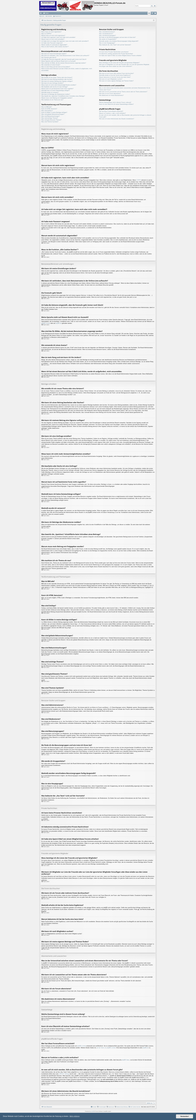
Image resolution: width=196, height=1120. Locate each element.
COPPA (138, 180)
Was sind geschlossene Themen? (51, 120)
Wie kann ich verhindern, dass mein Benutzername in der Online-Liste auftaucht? (65, 55)
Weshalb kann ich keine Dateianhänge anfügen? (55, 90)
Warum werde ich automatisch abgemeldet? (54, 45)
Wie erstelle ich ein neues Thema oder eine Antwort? (56, 77)
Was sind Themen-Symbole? (49, 121)
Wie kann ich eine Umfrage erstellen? (52, 83)
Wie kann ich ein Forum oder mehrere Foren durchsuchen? (116, 73)
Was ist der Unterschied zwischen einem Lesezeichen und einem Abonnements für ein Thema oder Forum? (124, 89)
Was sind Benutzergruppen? (107, 35)
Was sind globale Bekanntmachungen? (52, 114)
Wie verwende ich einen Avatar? (50, 65)
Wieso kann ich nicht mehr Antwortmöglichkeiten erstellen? (58, 85)
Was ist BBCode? (46, 107)
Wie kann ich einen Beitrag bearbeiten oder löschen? (56, 79)
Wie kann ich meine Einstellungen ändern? (53, 53)
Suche (42, 16)
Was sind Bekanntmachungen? (50, 116)
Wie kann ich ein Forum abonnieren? (110, 93)
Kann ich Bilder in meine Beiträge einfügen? (54, 112)
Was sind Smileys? (47, 110)
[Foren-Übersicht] (66, 6)
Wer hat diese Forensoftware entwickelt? (111, 111)
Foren (47, 13)
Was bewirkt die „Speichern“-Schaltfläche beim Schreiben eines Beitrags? (63, 96)
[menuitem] (149, 13)
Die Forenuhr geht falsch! (48, 57)
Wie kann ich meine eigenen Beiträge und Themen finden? (116, 81)
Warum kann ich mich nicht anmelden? (52, 39)
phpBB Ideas (126, 1060)
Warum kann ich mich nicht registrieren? (53, 35)
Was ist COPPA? (46, 33)
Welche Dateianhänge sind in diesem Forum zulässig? (115, 102)
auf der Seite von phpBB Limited (106, 1047)
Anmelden (49, 16)
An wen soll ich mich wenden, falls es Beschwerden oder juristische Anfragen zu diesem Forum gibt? (125, 116)
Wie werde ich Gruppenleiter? (107, 39)
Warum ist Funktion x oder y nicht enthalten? (112, 113)
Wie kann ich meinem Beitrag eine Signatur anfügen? (57, 81)
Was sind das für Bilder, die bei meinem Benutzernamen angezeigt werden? (63, 63)
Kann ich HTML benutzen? (49, 109)
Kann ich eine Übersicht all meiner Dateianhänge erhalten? (116, 104)
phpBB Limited (45, 323)
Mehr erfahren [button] (75, 1116)
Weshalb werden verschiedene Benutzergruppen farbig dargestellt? (118, 41)
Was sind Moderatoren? (106, 33)
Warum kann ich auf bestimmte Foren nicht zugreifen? (57, 88)
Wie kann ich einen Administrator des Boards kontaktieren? (116, 119)
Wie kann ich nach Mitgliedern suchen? (110, 79)
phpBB (92, 1111)
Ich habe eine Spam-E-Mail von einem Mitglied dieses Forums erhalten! (120, 55)
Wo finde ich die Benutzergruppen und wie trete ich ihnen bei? (117, 37)
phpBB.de (58, 323)
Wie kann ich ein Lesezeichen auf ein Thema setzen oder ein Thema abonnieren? (123, 91)
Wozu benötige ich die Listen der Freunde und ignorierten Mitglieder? (119, 62)
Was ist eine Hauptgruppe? (107, 43)
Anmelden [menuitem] (152, 13)
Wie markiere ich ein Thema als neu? (52, 100)
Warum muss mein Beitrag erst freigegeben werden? (56, 98)
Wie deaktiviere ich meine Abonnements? (111, 95)
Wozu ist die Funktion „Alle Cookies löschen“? (55, 46)
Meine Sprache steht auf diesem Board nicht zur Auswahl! (58, 61)
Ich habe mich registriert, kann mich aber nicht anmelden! (58, 37)
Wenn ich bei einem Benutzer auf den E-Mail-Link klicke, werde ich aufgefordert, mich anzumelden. (66, 69)
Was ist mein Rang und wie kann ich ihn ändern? (55, 67)
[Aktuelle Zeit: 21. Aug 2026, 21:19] (153, 20)
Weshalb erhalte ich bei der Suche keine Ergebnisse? (115, 75)
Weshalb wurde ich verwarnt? (50, 92)
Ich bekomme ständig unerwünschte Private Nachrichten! (116, 53)
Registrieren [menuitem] (156, 13)
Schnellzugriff (41, 13)
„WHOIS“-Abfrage (64, 1074)
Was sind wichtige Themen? (49, 118)
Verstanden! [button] (184, 1116)
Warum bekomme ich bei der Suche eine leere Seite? (115, 77)
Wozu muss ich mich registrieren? (51, 32)
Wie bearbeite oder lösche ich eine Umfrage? (54, 87)
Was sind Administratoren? (107, 32)
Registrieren (58, 16)
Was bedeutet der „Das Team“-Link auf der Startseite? (115, 45)
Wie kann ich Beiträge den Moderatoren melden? (55, 94)
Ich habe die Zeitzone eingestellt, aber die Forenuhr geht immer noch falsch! (63, 59)
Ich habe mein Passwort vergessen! (52, 43)
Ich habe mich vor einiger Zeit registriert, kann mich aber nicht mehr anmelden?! (65, 41)
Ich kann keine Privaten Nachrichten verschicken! (114, 52)
